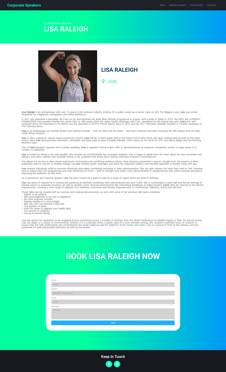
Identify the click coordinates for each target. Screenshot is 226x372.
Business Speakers (178, 5)
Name (53, 280)
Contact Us (211, 5)
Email (53, 298)
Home (162, 5)
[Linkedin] (117, 364)
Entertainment (196, 5)
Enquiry (54, 289)
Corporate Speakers (24, 5)
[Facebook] (109, 364)
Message (55, 306)
